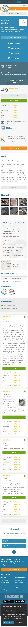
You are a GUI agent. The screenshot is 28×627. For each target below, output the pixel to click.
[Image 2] (14, 202)
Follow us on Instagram (14, 541)
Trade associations (20, 577)
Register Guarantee (14, 148)
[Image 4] (5, 211)
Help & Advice (5, 582)
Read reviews (14, 96)
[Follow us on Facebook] (6, 596)
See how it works (14, 569)
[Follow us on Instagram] (14, 596)
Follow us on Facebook (14, 546)
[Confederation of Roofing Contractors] (12, 292)
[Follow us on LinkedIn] (18, 596)
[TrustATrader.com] (4, 292)
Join (18, 2)
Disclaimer (18, 585)
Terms (16, 587)
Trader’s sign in (23, 5)
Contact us (4, 585)
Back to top (14, 552)
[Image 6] (23, 211)
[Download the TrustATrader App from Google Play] (8, 601)
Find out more (12, 144)
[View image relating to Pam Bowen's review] (22, 402)
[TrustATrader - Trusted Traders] (5, 7)
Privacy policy (18, 580)
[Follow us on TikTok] (21, 596)
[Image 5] (14, 211)
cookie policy (6, 618)
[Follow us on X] (10, 596)
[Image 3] (23, 202)
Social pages (4, 590)
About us (3, 577)
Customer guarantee (20, 590)
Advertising (4, 580)
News (2, 587)
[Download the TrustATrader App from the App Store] (20, 601)
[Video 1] (5, 202)
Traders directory (19, 582)
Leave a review (14, 100)
